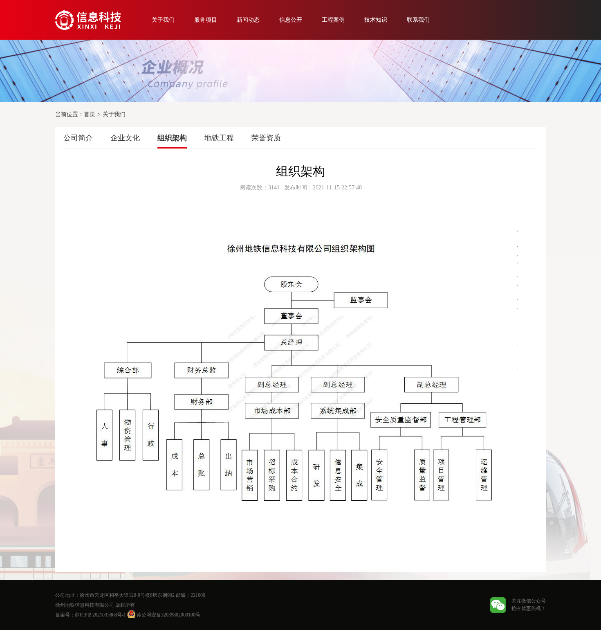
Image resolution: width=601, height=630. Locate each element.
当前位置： (69, 114)
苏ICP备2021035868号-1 (100, 615)
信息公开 (290, 20)
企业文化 (125, 138)
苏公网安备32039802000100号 (167, 615)
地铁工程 (219, 138)
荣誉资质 (266, 138)
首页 (89, 114)
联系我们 (418, 20)
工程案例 (333, 20)
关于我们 (163, 20)
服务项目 (205, 20)
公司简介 (78, 138)
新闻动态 (248, 20)
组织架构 (172, 138)
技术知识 (375, 20)
